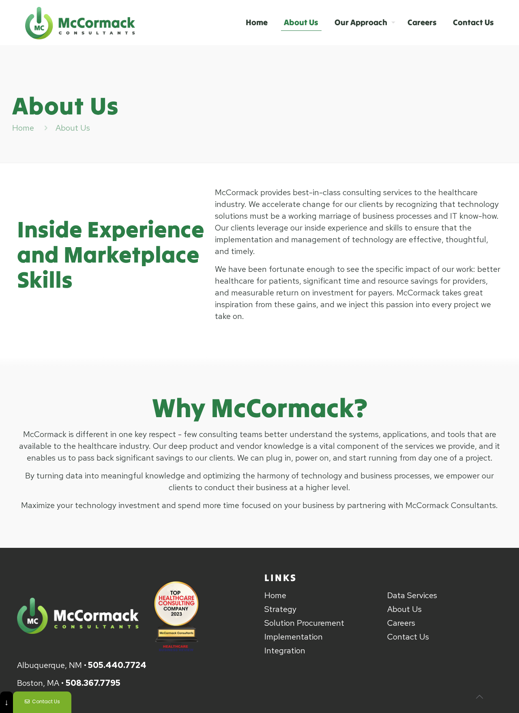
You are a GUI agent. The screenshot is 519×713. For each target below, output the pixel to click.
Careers (401, 623)
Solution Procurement (304, 623)
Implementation (293, 636)
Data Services (412, 595)
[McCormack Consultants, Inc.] (80, 22)
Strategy (280, 609)
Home (23, 128)
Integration (284, 650)
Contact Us (408, 636)
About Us (404, 609)
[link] (78, 616)
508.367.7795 (93, 683)
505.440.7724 (117, 665)
